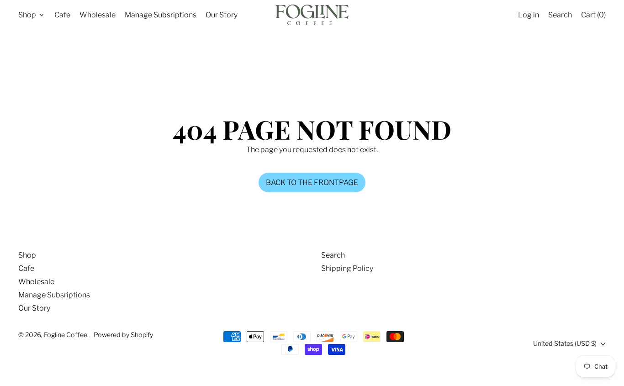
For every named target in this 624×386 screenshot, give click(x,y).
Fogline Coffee (65, 335)
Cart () (593, 17)
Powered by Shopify (123, 335)
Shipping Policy (347, 268)
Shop (27, 255)
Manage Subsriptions (160, 15)
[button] (560, 15)
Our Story (222, 15)
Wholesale (97, 15)
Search (333, 255)
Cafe (62, 15)
